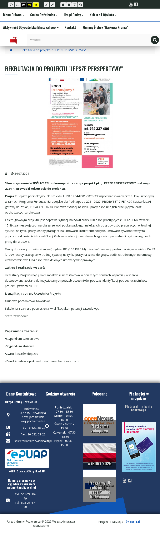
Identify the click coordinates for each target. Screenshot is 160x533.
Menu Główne (12, 14)
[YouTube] (131, 5)
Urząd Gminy (72, 14)
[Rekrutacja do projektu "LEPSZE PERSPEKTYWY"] (80, 122)
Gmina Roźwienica (42, 14)
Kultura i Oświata (102, 14)
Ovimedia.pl (133, 521)
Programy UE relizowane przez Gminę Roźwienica (99, 490)
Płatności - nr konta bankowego (138, 408)
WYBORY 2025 (99, 463)
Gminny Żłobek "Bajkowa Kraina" (105, 27)
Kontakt (70, 27)
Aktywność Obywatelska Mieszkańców (29, 27)
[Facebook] (136, 5)
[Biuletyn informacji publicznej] (13, 40)
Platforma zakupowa (100, 428)
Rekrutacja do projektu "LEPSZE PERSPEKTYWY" (53, 50)
